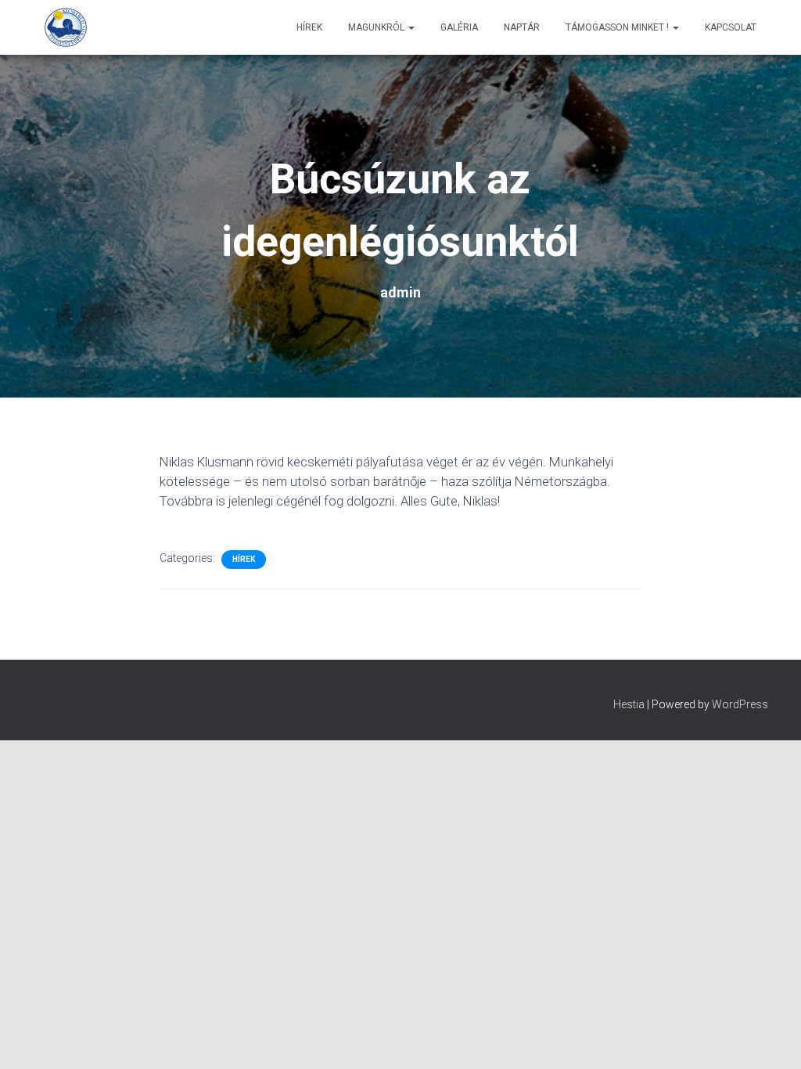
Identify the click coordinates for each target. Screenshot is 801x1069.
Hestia (629, 704)
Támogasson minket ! (618, 27)
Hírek (309, 27)
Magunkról (377, 27)
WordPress (740, 704)
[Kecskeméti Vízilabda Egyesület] (66, 27)
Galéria (459, 27)
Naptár (522, 27)
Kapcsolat (730, 27)
